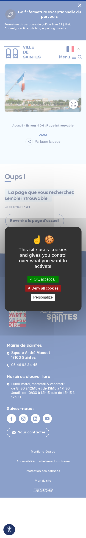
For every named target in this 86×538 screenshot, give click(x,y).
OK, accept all (44, 279)
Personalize (43, 297)
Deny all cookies (44, 288)
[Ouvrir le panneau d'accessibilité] (9, 529)
